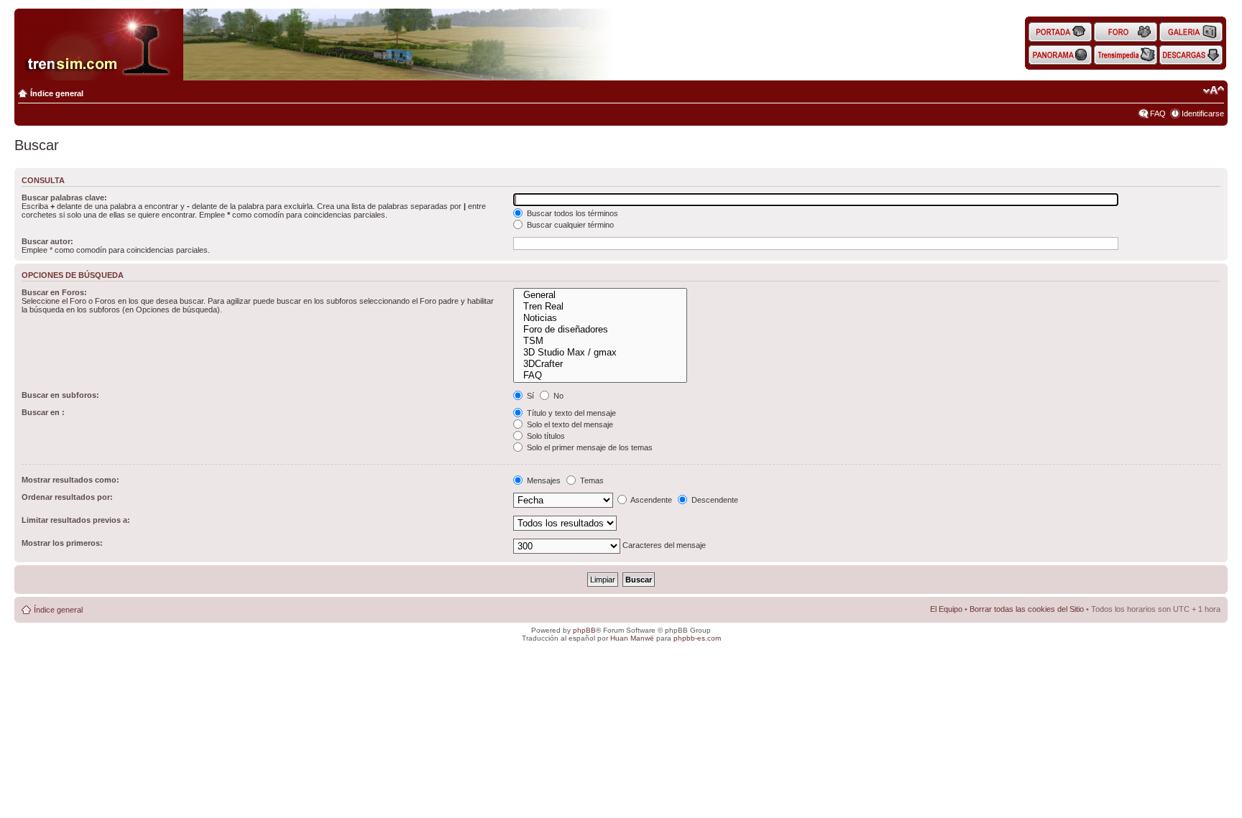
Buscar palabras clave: (64, 197)
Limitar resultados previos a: (76, 520)
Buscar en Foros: (54, 292)
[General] (600, 295)
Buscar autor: (47, 241)
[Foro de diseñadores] (600, 329)
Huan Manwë (632, 638)
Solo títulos (545, 436)
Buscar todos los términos (571, 213)
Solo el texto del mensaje (569, 424)
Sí (529, 395)
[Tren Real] (600, 306)
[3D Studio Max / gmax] (600, 352)
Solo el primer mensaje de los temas (589, 447)
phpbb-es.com (697, 638)
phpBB (584, 630)
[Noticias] (600, 318)
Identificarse (1203, 113)
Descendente (713, 500)
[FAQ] (600, 375)
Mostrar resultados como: (70, 479)
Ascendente (650, 500)
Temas (591, 480)
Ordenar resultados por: (67, 497)
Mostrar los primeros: (62, 543)
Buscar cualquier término (569, 224)
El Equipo (946, 609)
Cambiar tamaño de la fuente (1213, 90)
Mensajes (543, 480)
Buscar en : (43, 412)
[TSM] (600, 341)
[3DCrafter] (600, 364)
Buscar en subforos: (60, 395)
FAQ (1158, 113)
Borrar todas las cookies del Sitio (1027, 609)
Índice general (56, 93)
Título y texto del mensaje (570, 413)
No (557, 395)
